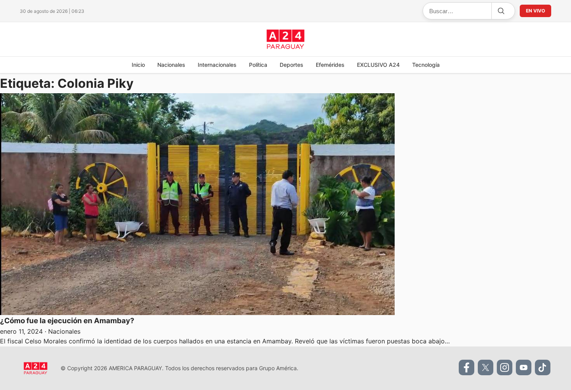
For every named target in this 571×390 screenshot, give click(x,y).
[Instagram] (504, 367)
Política (258, 64)
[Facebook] (466, 367)
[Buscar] (500, 11)
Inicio (138, 64)
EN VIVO (535, 11)
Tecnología (426, 64)
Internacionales (217, 64)
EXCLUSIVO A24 (378, 64)
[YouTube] (523, 367)
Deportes (291, 64)
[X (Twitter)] (485, 367)
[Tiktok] (542, 367)
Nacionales (171, 64)
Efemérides (330, 64)
